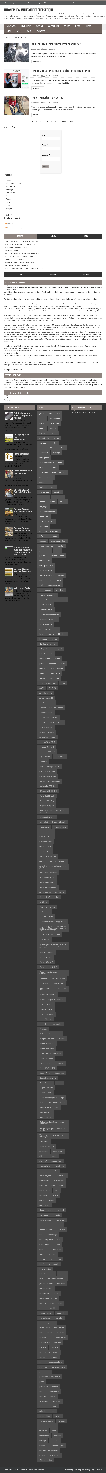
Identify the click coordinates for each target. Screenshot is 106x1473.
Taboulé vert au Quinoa (49, 1107)
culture (42, 502)
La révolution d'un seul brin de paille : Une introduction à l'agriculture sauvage (52, 928)
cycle (41, 585)
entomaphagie (45, 590)
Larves (61, 575)
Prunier (62, 1039)
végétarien (54, 423)
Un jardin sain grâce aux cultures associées (52, 1123)
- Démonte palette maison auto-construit (19, 256)
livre (50, 413)
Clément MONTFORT (48, 791)
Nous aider (48, 3)
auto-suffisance (45, 624)
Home (7, 3)
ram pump (43, 1401)
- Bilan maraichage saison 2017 (15, 247)
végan (54, 433)
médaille (42, 1347)
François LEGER (46, 610)
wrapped (57, 1436)
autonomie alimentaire (48, 629)
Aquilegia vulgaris (46, 732)
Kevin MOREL (45, 897)
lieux (60, 1303)
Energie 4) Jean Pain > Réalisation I (23, 570)
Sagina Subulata (46, 1088)
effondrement (44, 1244)
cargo (56, 438)
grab (59, 1259)
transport (9, 209)
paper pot (43, 1367)
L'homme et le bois (47, 907)
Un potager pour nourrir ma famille (52, 1129)
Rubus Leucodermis (47, 1078)
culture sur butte (46, 1230)
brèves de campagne (48, 536)
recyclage (43, 507)
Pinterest (7, 400)
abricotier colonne (46, 1146)
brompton (43, 639)
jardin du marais (46, 1284)
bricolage (56, 453)
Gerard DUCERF (46, 837)
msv (41, 1333)
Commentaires (12, 228)
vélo (58, 413)
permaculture (44, 551)
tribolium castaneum (47, 595)
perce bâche (44, 1372)
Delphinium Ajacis (46, 806)
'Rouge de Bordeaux (47, 683)
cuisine (42, 428)
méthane (54, 1347)
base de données (46, 634)
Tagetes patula (45, 1117)
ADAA (41, 688)
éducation (55, 1440)
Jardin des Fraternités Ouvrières (52, 861)
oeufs (41, 1362)
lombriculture (44, 659)
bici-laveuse (59, 1181)
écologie (42, 1440)
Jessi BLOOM (45, 892)
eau (58, 1239)
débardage (52, 1235)
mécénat (57, 1342)
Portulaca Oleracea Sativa (50, 1034)
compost (58, 649)
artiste (41, 1171)
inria (41, 1279)
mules (49, 1333)
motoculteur (59, 1328)
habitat (42, 654)
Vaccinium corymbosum (49, 614)
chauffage (43, 467)
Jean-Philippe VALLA (47, 887)
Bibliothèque (10, 186)
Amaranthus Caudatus (48, 717)
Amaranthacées (45, 713)
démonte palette (46, 1239)
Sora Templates (79, 1470)
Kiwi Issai (43, 902)
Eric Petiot (43, 822)
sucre (53, 1411)
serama (53, 1406)
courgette (56, 1215)
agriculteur (43, 1151)
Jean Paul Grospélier (48, 873)
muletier (60, 1333)
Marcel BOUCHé (46, 962)
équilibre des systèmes (48, 1450)
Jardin (8, 202)
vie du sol (43, 1431)
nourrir (42, 1357)
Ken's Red (59, 892)
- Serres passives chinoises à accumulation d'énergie (23, 268)
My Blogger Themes (95, 1470)
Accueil (8, 180)
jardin (41, 413)
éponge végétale (57, 1445)
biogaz (42, 580)
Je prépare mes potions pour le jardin (52, 867)
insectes (42, 541)
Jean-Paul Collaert (47, 882)
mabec (42, 1308)
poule (57, 551)
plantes (42, 423)
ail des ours (52, 1156)
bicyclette (62, 634)
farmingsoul (56, 1249)
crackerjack (60, 1220)
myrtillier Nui (44, 1342)
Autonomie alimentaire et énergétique (28, 10)
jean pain (43, 433)
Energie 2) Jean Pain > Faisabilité (22, 529)
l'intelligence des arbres (49, 1293)
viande (53, 1426)
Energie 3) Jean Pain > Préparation (23, 510)
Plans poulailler (21, 454)
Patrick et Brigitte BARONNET (51, 999)
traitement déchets (47, 512)
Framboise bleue (46, 832)
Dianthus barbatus (46, 817)
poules (42, 556)
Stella (41, 1102)
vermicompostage (57, 556)
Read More (37, 61)
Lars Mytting (44, 939)
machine (53, 1308)
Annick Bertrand (45, 727)
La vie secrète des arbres (49, 934)
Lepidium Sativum (46, 952)
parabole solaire (58, 1367)
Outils (8, 205)
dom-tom (61, 1230)
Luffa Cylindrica (45, 957)
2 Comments (54, 102)
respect (42, 1406)
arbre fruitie (59, 1166)
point (41, 1391)
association (53, 1171)
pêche (52, 1396)
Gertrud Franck (45, 842)
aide (41, 1156)
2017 (63, 683)
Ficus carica (44, 827)
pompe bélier (53, 1391)
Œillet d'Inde (55, 1455)
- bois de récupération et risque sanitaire (19, 262)
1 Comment (54, 76)
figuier (41, 1254)
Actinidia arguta (45, 693)
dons (41, 1235)
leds (52, 1303)
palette (52, 502)
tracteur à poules (46, 1421)
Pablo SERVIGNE (46, 521)
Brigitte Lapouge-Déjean (49, 766)
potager (63, 502)
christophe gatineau (47, 644)
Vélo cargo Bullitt (22, 588)
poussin (42, 1396)
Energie (8, 199)
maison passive (45, 1313)
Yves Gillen (43, 1141)
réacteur (52, 664)
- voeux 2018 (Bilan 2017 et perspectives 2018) (21, 241)
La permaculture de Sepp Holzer (52, 922)
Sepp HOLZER (45, 1093)
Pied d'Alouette (45, 1019)
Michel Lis (43, 978)
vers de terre (44, 561)
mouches (59, 590)
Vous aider (60, 3)
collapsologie (44, 649)
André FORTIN (56, 722)
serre (63, 664)
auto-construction (46, 462)
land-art (42, 1303)
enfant (57, 1244)
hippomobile (54, 1264)
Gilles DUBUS (45, 846)
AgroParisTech (45, 605)
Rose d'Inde (59, 1073)
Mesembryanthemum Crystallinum (48, 972)
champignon (44, 1205)
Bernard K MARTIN (47, 752)
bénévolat (43, 1195)
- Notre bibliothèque (11, 250)
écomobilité (54, 678)
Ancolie (42, 722)
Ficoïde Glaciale (59, 822)
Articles (10, 224)
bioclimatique (44, 1190)
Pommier (43, 1029)
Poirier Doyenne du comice (50, 1024)
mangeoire (61, 1313)
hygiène (62, 1274)
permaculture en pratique (49, 1377)
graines (53, 428)
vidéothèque (55, 673)
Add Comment (54, 49)
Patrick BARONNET (47, 995)
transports (43, 472)
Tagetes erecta (45, 1112)
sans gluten (44, 458)
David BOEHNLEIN (47, 796)
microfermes (44, 1328)
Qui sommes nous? (21, 3)
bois (60, 462)
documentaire (45, 482)
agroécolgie (57, 1151)
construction (58, 497)
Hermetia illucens (46, 575)
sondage (43, 668)
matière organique (46, 1323)
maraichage (44, 492)
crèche (42, 1225)
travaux (42, 1426)
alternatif (43, 1161)
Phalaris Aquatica (46, 1014)
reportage (56, 1401)
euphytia (42, 1249)
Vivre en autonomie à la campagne (52, 1136)
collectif (61, 1210)
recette (42, 418)
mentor (60, 546)
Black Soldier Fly (46, 570)
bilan (61, 1186)
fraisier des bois (45, 1259)
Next (64, 122)
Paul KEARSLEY (46, 1004)
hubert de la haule (46, 1274)
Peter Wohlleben (46, 1009)
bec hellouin (60, 1176)
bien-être (43, 1186)
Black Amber (60, 757)
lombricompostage (47, 487)
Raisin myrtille (45, 1063)
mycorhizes (61, 1337)
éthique (42, 1455)
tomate (57, 1416)
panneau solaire (55, 1362)
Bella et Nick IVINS (47, 742)
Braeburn (43, 762)
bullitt (59, 580)
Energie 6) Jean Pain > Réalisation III (22, 492)
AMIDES (52, 688)
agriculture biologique (48, 619)
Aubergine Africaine (47, 737)
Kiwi (57, 897)
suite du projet (57, 668)
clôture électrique (46, 1210)
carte (41, 1200)
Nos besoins (10, 212)
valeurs (42, 673)
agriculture (43, 453)
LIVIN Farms (44, 912)
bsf (51, 580)
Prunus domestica (46, 1048)
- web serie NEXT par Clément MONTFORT (20, 244)
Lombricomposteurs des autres (47, 97)
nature (57, 659)
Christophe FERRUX (47, 786)
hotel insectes (45, 1269)
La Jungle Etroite (46, 917)
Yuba (63, 448)
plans (41, 1382)
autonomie (43, 497)
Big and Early (44, 757)
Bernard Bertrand (46, 747)
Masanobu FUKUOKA (48, 967)
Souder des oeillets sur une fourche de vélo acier (56, 44)
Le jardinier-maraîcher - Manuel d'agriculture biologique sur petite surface (52, 945)
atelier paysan (45, 1176)
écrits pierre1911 (46, 565)
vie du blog (43, 516)
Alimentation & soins (13, 183)
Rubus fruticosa (45, 1083)
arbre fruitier (44, 438)
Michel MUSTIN (58, 978)
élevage (42, 1445)
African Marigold (46, 698)
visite (54, 1431)
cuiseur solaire (56, 1225)
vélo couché (44, 1436)
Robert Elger (44, 1073)
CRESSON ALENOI (47, 771)
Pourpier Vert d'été (47, 1039)
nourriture (54, 1357)
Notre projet (36, 3)
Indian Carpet (45, 851)
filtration (52, 1254)
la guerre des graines (48, 1298)
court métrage (45, 1220)
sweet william (44, 1416)
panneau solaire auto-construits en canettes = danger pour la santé (23, 551)
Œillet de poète (45, 1460)
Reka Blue (59, 1063)
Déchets (9, 196)
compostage (44, 443)
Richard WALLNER (47, 1068)
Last (71, 122)
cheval (54, 639)
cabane (55, 1195)
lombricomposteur (58, 541)
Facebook (7, 398)
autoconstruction (46, 477)
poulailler (57, 492)
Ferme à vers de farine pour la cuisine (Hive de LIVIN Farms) (60, 71)
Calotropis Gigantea (47, 776)
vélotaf (42, 678)
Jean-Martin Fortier (47, 877)
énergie (42, 448)
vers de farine (59, 600)
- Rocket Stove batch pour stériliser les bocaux (21, 253)
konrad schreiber (46, 1288)
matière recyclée (46, 546)
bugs (57, 1190)
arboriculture (44, 1166)
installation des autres (56, 1279)
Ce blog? (9, 215)
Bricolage (9, 190)
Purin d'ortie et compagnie (50, 1053)
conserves (43, 1215)
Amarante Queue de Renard (51, 708)
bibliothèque (44, 1181)
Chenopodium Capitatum (49, 781)
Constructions (11, 193)
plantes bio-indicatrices (48, 1387)
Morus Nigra (44, 983)
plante (41, 664)
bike (53, 1186)
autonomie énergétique (48, 531)
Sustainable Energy (57, 1102)
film (55, 443)
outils (54, 467)
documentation (54, 585)
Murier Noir (58, 983)
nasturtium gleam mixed (49, 1352)
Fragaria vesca (60, 827)
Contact (71, 3)
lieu (51, 654)
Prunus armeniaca (46, 1044)
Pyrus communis (46, 1058)
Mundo (53, 448)
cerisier (51, 1200)
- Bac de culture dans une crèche (16, 265)
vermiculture (44, 600)
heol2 (41, 1264)
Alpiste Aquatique (46, 703)
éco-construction (59, 472)
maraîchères (44, 1318)
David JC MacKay (46, 801)
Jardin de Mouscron (47, 856)
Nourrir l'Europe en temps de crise (52, 989)
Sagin (59, 1083)
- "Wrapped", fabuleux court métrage (17, 259)
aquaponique (56, 1161)
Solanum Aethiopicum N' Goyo (51, 1098)
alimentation (55, 418)
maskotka (58, 1318)
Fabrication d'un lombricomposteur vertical (23, 415)
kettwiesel (61, 1284)
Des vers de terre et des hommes (52, 811)
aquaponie (43, 526)
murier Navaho (45, 1337)
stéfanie (42, 1411)
